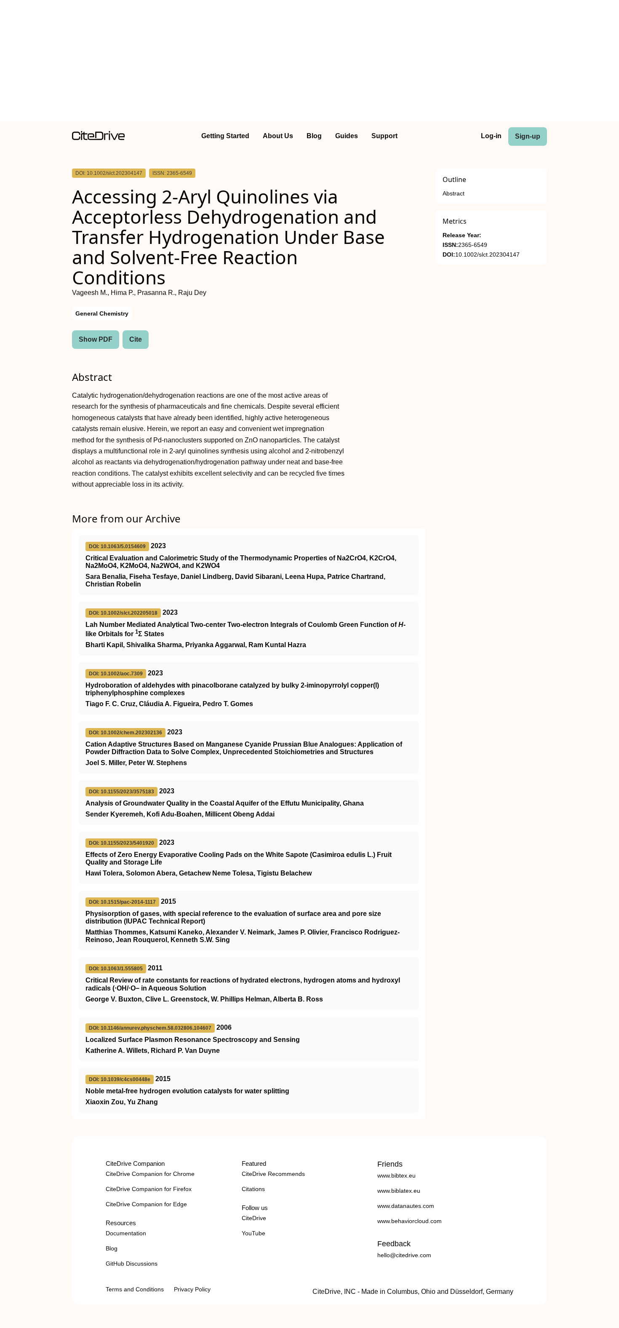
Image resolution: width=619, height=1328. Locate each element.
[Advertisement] (309, 62)
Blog (314, 135)
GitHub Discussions (131, 1263)
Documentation (126, 1233)
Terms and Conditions (135, 1289)
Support (384, 135)
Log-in (491, 135)
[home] (98, 138)
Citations (253, 1189)
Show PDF (95, 339)
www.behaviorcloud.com (409, 1221)
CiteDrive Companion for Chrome (150, 1173)
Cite (135, 339)
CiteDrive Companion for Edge (146, 1204)
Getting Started (225, 135)
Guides (346, 135)
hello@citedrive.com (404, 1255)
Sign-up (527, 136)
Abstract (453, 193)
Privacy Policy (192, 1289)
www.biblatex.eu (398, 1190)
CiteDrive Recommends (273, 1173)
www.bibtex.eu (396, 1175)
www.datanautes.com (405, 1205)
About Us (278, 135)
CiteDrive (254, 1218)
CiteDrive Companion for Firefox (149, 1189)
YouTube (253, 1233)
